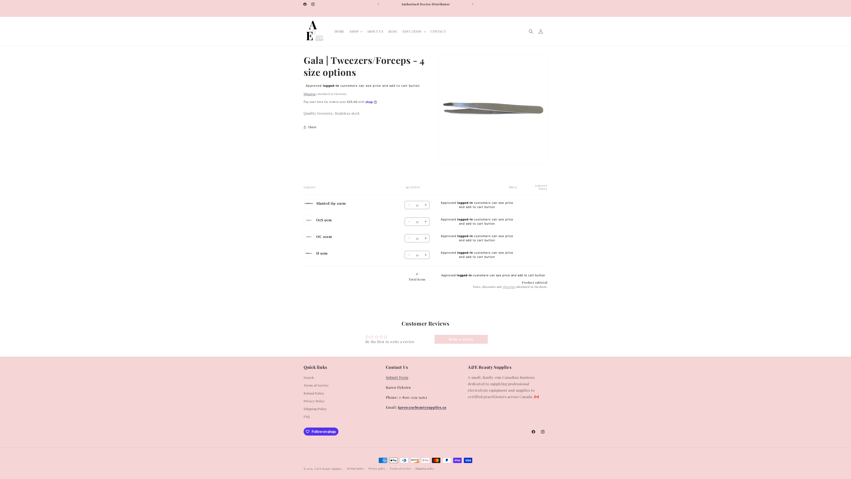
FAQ (307, 416)
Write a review (461, 339)
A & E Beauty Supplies (328, 468)
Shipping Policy (315, 409)
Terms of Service (316, 385)
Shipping (310, 94)
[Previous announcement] (378, 4)
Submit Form (397, 377)
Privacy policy (377, 468)
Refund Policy (314, 393)
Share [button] (312, 127)
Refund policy (355, 468)
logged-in (331, 85)
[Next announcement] (473, 4)
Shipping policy (424, 468)
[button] (355, 31)
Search (309, 377)
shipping (508, 287)
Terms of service (400, 468)
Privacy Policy (314, 401)
